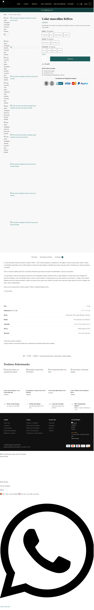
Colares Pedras (58, 356)
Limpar (43, 54)
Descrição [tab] (34, 257)
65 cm (59, 50)
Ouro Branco (55, 42)
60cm (54, 50)
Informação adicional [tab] (46, 257)
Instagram (52, 425)
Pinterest (51, 428)
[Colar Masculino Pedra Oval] (58, 378)
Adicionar (70, 59)
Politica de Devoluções (32, 428)
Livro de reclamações (32, 430)
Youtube (51, 430)
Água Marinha (58, 35)
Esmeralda (45, 35)
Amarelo (66, 35)
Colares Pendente (66, 356)
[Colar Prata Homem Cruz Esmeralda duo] (13, 378)
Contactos (7, 425)
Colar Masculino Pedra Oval (57, 390)
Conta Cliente (8, 428)
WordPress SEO (25, 447)
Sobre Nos (7, 423)
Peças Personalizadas (10, 430)
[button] (87, 4)
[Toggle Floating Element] (0, 609)
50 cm (44, 50)
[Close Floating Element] (0, 452)
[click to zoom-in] (24, 31)
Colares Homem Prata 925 (46, 356)
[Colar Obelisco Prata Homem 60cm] (80, 378)
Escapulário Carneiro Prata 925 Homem (35, 391)
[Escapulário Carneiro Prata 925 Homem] (36, 378)
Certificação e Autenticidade (34, 433)
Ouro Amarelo (46, 42)
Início (5, 14)
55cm (49, 50)
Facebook (51, 423)
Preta (51, 35)
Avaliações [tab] (59, 257)
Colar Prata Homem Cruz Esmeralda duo (12, 391)
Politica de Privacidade (32, 425)
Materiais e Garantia (9, 433)
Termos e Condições (32, 423)
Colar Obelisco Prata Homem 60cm (80, 391)
